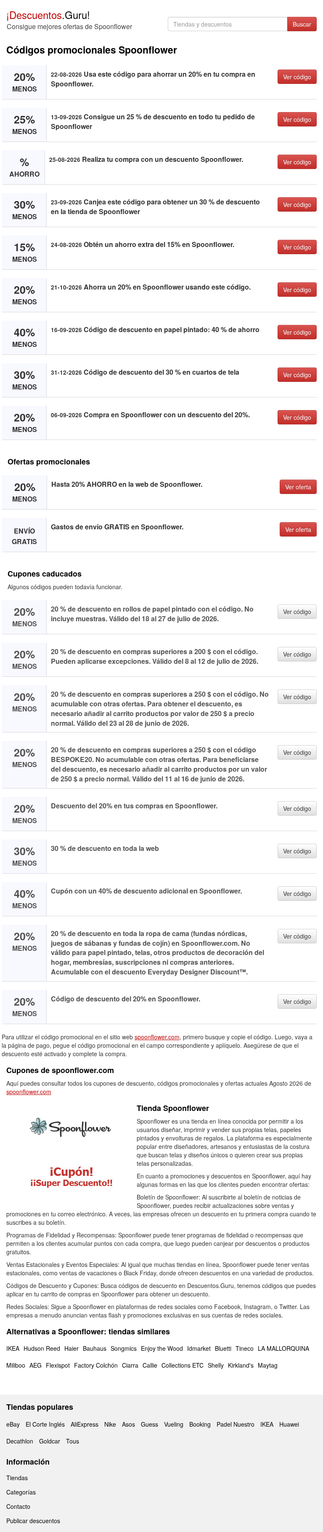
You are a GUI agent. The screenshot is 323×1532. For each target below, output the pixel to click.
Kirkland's (241, 1365)
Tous (72, 1441)
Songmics (124, 1348)
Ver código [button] (297, 76)
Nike (110, 1424)
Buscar (302, 24)
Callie (150, 1365)
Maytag (268, 1365)
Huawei (289, 1424)
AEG (35, 1365)
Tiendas (17, 1477)
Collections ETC (183, 1365)
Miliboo (15, 1365)
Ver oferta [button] (298, 487)
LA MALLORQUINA (283, 1348)
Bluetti (223, 1348)
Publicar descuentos (33, 1520)
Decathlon (19, 1441)
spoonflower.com (157, 1037)
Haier (71, 1348)
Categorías (21, 1492)
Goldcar (49, 1441)
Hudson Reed (42, 1348)
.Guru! (48, 14)
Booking (200, 1424)
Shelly (216, 1365)
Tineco (245, 1348)
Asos (128, 1424)
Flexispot (58, 1365)
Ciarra (130, 1365)
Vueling (173, 1424)
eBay (13, 1424)
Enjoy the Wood (162, 1348)
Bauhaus (94, 1348)
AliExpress (84, 1424)
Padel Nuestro (235, 1424)
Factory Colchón (96, 1365)
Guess (149, 1424)
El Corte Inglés (45, 1424)
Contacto (18, 1506)
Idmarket (199, 1348)
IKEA (12, 1348)
